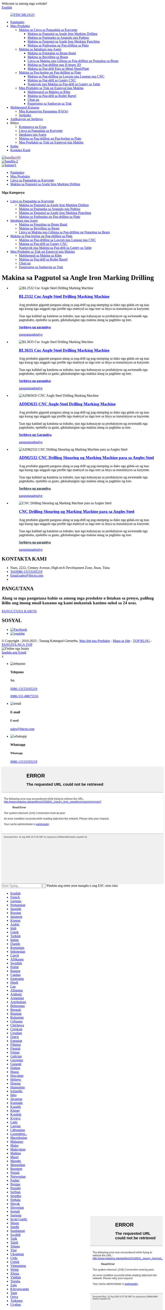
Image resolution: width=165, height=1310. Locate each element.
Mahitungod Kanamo (24, 107)
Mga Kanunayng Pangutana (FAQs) (43, 111)
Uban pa (33, 99)
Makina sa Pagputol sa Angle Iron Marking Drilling (62, 34)
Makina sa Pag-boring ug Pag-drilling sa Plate (50, 72)
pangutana (26, 334)
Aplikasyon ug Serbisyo (26, 119)
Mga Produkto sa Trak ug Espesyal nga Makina (51, 88)
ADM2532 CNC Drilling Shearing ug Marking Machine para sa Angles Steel (86, 457)
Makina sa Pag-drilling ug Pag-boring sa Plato (50, 138)
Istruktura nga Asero (32, 134)
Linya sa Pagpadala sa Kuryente (41, 131)
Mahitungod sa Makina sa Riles (49, 92)
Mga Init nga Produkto (94, 641)
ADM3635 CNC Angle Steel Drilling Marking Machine (67, 404)
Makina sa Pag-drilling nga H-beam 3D (54, 65)
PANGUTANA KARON (19, 611)
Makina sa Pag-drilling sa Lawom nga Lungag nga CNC (66, 76)
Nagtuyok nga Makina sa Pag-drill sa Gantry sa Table (64, 84)
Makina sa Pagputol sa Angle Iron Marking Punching (64, 41)
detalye (38, 334)
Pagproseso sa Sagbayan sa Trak (50, 103)
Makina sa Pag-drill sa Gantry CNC (52, 80)
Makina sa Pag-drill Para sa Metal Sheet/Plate (58, 68)
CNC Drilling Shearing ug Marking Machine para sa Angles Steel (76, 511)
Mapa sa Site (121, 641)
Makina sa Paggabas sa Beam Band (52, 53)
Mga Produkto (20, 26)
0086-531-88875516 (24, 696)
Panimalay (17, 22)
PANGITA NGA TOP (17, 644)
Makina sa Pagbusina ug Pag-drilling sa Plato (58, 45)
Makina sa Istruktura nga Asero (40, 49)
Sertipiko (25, 115)
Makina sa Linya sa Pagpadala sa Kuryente (48, 30)
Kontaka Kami (20, 150)
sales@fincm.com (22, 729)
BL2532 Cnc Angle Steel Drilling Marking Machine (64, 296)
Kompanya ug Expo (32, 127)
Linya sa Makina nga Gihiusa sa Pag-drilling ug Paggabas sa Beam (73, 61)
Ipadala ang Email (14, 652)
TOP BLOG (141, 641)
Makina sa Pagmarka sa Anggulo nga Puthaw (58, 37)
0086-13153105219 (23, 689)
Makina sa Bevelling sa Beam (48, 57)
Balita (14, 146)
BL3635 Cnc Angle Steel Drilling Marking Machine (64, 350)
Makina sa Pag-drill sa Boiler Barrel (52, 96)
